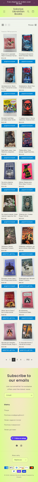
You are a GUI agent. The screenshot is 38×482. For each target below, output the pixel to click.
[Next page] (31, 360)
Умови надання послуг (12, 420)
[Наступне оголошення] (34, 3)
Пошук (6, 410)
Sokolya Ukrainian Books (18, 475)
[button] (4, 11)
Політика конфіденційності (14, 415)
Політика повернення (12, 425)
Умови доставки (10, 430)
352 (28, 359)
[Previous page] (6, 360)
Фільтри (31, 25)
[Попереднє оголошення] (4, 3)
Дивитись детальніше (10, 254)
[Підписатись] (31, 395)
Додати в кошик (9, 61)
